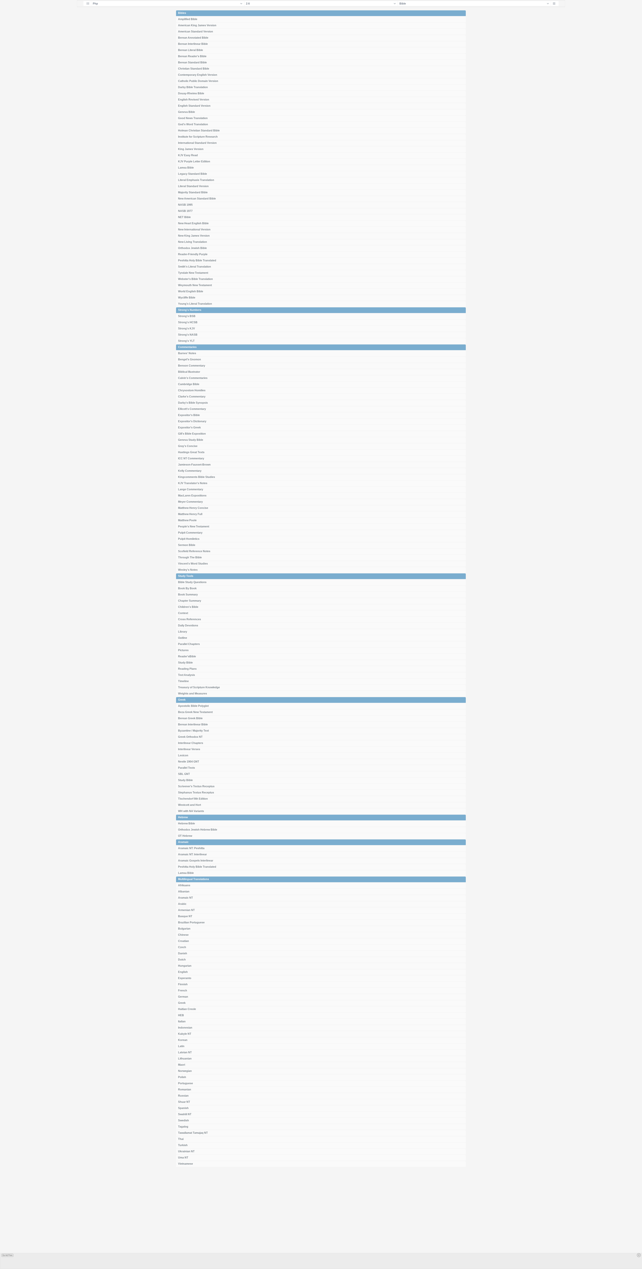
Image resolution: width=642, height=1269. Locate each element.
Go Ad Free (7, 1255)
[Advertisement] (321, 1219)
